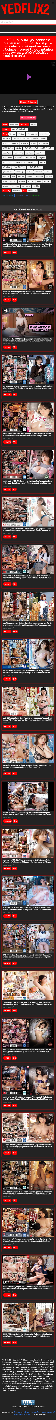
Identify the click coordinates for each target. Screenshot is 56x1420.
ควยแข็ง (29, 172)
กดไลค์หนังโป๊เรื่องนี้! (28, 118)
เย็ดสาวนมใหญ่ (32, 134)
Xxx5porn (6, 186)
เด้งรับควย (17, 139)
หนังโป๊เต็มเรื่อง (8, 148)
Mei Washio (26, 186)
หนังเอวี (15, 129)
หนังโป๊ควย (29, 153)
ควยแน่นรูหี (20, 172)
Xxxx (13, 176)
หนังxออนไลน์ (21, 162)
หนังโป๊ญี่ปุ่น (7, 153)
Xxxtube (21, 176)
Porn (39, 181)
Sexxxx (5, 181)
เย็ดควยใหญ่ (44, 134)
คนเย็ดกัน (38, 172)
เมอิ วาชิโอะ (6, 139)
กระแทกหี (48, 172)
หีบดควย (15, 143)
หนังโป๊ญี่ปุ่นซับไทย (47, 148)
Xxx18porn (39, 176)
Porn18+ (22, 181)
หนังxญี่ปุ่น (6, 167)
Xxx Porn (49, 176)
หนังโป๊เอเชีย (43, 143)
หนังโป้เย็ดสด (7, 158)
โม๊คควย (12, 134)
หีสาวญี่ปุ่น (35, 139)
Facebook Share (22, 195)
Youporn (6, 176)
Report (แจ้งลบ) (28, 102)
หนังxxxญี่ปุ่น (32, 162)
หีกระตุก (33, 143)
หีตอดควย (24, 143)
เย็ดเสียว (21, 134)
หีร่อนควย (6, 143)
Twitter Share (8, 195)
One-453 (15, 186)
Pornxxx (13, 181)
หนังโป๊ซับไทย (22, 129)
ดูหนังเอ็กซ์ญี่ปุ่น (8, 172)
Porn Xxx (31, 181)
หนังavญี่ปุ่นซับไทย (19, 167)
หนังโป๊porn (40, 153)
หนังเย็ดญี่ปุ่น (30, 158)
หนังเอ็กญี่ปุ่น (19, 158)
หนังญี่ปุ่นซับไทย (8, 162)
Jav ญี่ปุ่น (36, 186)
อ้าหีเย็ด (26, 139)
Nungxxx (47, 181)
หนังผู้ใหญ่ (41, 158)
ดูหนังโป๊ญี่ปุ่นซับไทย (35, 167)
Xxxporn (30, 176)
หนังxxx (42, 162)
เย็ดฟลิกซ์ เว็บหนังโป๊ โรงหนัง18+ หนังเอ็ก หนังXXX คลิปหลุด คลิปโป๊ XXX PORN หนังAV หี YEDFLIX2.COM (32, 1413)
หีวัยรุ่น (43, 139)
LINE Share (35, 195)
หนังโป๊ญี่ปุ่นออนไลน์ (31, 148)
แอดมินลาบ (16, 191)
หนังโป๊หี (18, 148)
